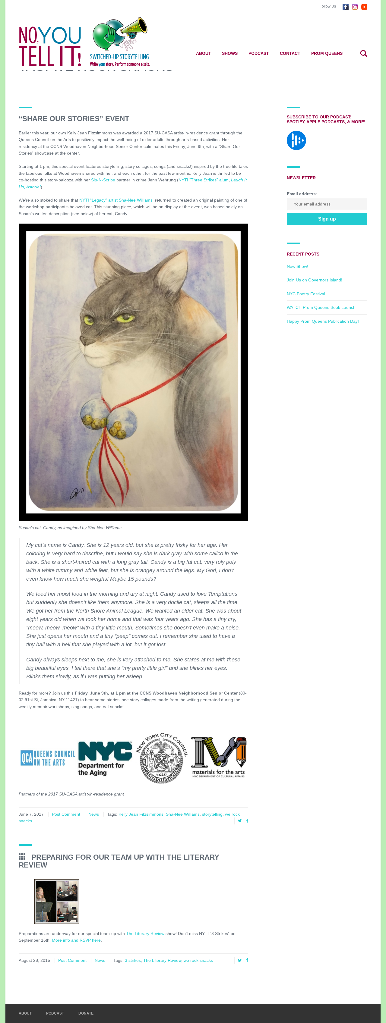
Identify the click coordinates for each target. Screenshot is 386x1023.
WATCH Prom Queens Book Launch (321, 307)
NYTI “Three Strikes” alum (204, 179)
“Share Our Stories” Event (74, 119)
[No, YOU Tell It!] (94, 41)
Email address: (302, 193)
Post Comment (66, 814)
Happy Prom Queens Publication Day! (323, 321)
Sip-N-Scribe (103, 179)
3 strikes (133, 960)
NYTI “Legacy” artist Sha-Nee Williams (116, 200)
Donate (85, 1013)
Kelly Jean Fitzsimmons (141, 814)
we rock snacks (198, 960)
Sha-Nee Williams (183, 814)
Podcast (258, 53)
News (93, 814)
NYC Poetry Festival (306, 293)
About (203, 53)
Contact (290, 53)
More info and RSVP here (76, 940)
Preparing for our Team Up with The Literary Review (119, 861)
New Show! (297, 266)
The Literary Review (145, 933)
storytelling (212, 814)
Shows (230, 53)
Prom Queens (327, 53)
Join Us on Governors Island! (314, 280)
